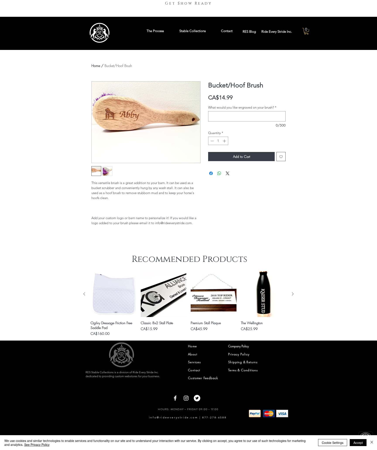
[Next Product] (292, 294)
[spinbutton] (218, 141)
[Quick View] (113, 294)
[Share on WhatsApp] (219, 173)
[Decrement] (212, 141)
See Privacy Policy (37, 444)
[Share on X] (227, 173)
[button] (306, 31)
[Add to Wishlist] (281, 156)
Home (95, 65)
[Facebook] (175, 398)
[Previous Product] (84, 294)
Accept (358, 442)
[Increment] (225, 141)
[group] (188, 303)
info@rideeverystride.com (173, 417)
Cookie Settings (332, 442)
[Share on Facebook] (211, 173)
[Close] (371, 443)
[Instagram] (186, 398)
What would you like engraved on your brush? (242, 107)
